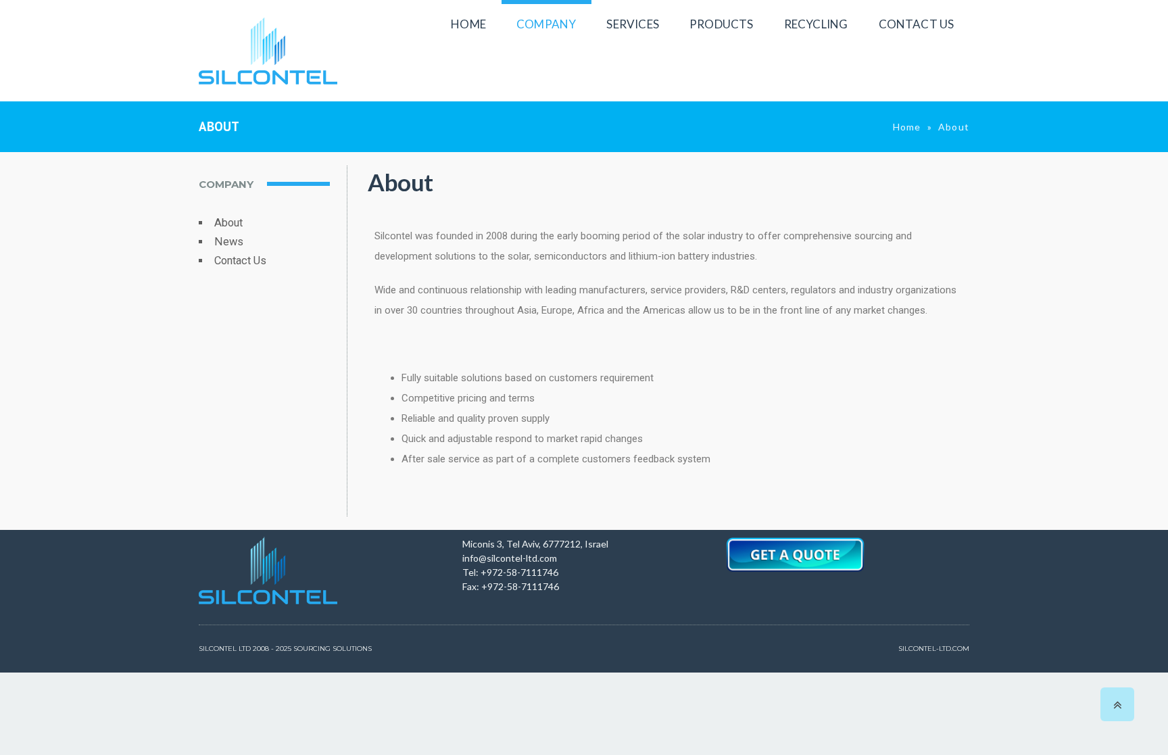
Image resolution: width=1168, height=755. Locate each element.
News (228, 241)
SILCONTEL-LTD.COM (933, 648)
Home (907, 126)
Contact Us (240, 260)
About (228, 222)
